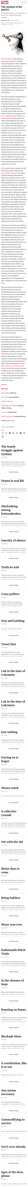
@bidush (4, 384)
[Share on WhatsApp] (17, 433)
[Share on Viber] (24, 433)
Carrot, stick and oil (7, 416)
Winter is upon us (7, 59)
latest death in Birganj (8, 173)
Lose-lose (4, 412)
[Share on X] (2, 433)
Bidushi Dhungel (5, 20)
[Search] (22, 2)
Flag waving (5, 393)
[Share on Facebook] (6, 433)
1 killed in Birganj (7, 401)
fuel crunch (15, 133)
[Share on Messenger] (9, 433)
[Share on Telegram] (20, 433)
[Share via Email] (2, 436)
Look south (5, 397)
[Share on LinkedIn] (13, 433)
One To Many (14, 20)
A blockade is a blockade (9, 405)
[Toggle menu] (25, 2)
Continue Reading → (14, 472)
